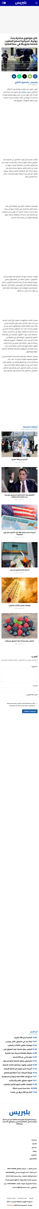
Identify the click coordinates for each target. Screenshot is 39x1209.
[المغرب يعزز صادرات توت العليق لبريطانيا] (20, 625)
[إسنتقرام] (20, 1129)
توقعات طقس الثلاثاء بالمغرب (19, 605)
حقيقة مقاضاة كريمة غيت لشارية (21, 1053)
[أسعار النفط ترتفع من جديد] (20, 554)
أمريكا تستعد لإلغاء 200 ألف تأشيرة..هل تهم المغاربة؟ (19, 533)
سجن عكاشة (26, 91)
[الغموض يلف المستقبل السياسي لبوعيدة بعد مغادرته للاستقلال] (20, 479)
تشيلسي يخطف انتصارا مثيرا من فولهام (18, 1060)
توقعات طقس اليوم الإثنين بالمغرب (20, 1084)
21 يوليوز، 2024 (33, 84)
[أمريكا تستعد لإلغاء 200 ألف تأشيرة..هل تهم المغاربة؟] (20, 517)
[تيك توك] (14, 1129)
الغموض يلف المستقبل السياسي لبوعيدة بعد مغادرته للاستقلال (19, 495)
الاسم (35, 686)
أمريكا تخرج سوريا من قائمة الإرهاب (20, 1068)
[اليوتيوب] (24, 1129)
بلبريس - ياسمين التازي (26, 82)
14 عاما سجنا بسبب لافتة (25, 1088)
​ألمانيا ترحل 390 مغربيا (20, 459)
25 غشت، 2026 (19, 462)
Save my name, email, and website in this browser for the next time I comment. (21, 704)
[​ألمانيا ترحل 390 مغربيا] (20, 444)
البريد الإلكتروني (31, 695)
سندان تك (10, 1205)
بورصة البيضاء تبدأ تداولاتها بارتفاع (20, 1072)
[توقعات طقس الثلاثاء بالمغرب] (20, 590)
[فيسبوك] (30, 1129)
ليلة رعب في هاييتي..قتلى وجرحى (21, 1041)
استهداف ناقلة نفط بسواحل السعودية (19, 1076)
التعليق (34, 666)
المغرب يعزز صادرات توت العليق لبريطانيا (19, 640)
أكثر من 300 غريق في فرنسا (23, 1092)
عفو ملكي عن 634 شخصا (25, 1057)
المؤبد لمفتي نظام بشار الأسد (23, 1080)
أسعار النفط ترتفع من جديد (19, 569)
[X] (10, 1129)
